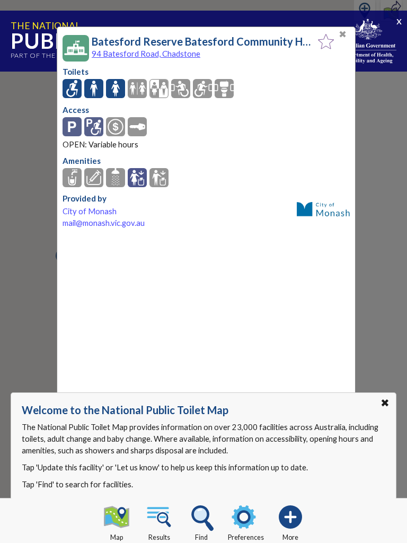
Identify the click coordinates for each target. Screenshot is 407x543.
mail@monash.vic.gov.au (104, 222)
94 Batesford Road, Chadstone (146, 53)
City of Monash (90, 211)
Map (116, 537)
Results (159, 537)
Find (201, 537)
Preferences (246, 537)
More (290, 537)
